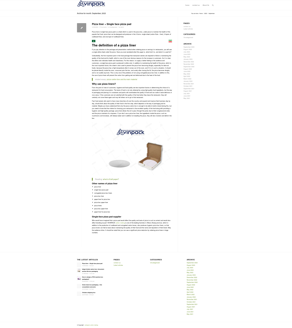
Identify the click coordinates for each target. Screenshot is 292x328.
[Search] (213, 5)
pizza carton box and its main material (121, 79)
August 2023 (188, 49)
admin (122, 27)
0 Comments (103, 27)
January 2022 (188, 81)
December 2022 (189, 62)
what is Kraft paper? (111, 179)
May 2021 (187, 98)
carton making (120, 223)
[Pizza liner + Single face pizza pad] (81, 27)
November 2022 (189, 64)
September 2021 (189, 88)
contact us (187, 26)
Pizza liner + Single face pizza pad (111, 24)
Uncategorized (113, 27)
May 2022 (187, 74)
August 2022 (188, 69)
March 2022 (187, 79)
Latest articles (188, 29)
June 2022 (187, 71)
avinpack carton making (91, 325)
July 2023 (187, 52)
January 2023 (188, 59)
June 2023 (187, 54)
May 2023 (187, 57)
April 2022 (187, 76)
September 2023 (189, 47)
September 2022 (189, 66)
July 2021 (187, 93)
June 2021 (187, 96)
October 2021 (188, 86)
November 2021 (189, 84)
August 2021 (188, 91)
